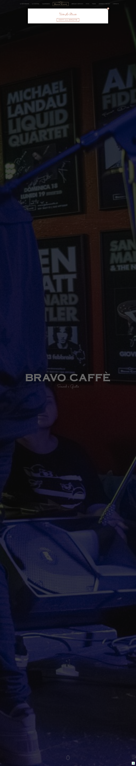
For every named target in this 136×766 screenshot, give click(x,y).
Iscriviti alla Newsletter (67, 20)
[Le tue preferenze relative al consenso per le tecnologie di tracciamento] (133, 763)
